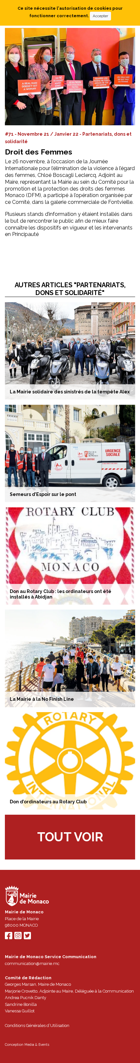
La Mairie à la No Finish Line (42, 699)
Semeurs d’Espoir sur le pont (43, 494)
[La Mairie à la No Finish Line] (70, 658)
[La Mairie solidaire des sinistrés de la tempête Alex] (70, 351)
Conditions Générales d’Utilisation (37, 1025)
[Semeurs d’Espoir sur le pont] (70, 453)
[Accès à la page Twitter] (27, 937)
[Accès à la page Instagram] (17, 937)
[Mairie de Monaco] (27, 897)
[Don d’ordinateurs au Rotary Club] (70, 761)
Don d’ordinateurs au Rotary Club (48, 801)
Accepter (100, 16)
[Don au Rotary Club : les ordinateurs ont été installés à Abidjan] (70, 556)
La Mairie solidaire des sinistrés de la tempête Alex (70, 391)
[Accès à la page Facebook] (8, 937)
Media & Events (36, 1044)
